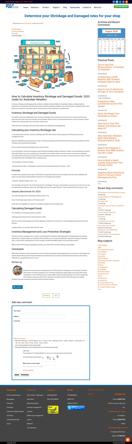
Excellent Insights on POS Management (110, 197)
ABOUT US (70, 399)
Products (31, 390)
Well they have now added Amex (108, 230)
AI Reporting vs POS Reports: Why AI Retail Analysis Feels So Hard (109, 79)
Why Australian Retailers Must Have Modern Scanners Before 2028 (110, 138)
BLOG (70, 390)
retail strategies (102, 245)
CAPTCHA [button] (26, 351)
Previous (46, 295)
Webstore (30, 423)
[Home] (12, 6)
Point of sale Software (13, 395)
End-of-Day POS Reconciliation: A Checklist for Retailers (111, 67)
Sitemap (90, 394)
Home (25, 7)
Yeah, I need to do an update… (107, 225)
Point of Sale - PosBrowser (35, 395)
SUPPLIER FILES (52, 395)
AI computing (102, 269)
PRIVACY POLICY (72, 403)
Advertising (101, 263)
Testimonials (75, 7)
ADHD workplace (103, 258)
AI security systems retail (105, 282)
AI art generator (102, 267)
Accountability (102, 252)
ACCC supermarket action (106, 249)
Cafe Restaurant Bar (13, 419)
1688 (99, 247)
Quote (9, 423)
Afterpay (100, 265)
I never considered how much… (107, 212)
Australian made (103, 201)
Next (56, 295)
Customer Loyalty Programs (15, 411)
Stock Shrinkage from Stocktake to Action (108, 114)
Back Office (30, 399)
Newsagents (10, 399)
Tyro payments (31, 427)
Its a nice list (101, 216)
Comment (17, 321)
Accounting (101, 256)
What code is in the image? (31, 363)
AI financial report (103, 274)
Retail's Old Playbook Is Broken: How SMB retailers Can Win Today (111, 150)
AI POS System (102, 278)
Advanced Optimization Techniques (109, 260)
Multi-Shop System (33, 403)
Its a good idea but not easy (106, 221)
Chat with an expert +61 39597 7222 (18, 2)
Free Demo (122, 7)
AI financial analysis (104, 271)
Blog (65, 7)
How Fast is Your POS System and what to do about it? (109, 125)
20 (112, 48)
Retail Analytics (16, 29)
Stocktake (15, 33)
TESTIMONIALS (72, 395)
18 (105, 48)
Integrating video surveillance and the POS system (110, 103)
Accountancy (102, 254)
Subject (16, 316)
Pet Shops (10, 407)
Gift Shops (10, 415)
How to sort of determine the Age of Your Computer (110, 90)
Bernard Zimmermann (26, 23)
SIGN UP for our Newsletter (96, 390)
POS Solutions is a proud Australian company (111, 192)
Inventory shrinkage (18, 31)
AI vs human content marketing (107, 285)
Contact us (87, 7)
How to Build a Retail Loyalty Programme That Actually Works (110, 162)
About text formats (19, 338)
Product (45, 7)
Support (56, 7)
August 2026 (111, 31)
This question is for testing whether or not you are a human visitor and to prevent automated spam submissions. (47, 360)
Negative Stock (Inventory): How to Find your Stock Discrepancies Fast (111, 175)
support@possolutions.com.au (118, 427)
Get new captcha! (28, 370)
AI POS (100, 276)
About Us (97, 7)
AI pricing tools (102, 280)
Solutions (35, 7)
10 (101, 46)
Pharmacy (10, 403)
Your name (17, 311)
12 (109, 46)
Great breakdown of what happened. (109, 234)
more (99, 183)
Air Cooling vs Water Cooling (106, 287)
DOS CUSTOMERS (52, 399)
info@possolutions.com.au (116, 411)
